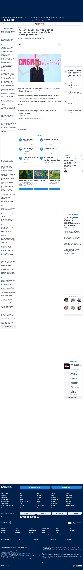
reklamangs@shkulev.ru (46, 548)
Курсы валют (54, 17)
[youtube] (38, 517)
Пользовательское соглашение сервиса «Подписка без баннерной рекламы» (56, 562)
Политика (53, 497)
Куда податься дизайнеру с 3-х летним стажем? (30, 149)
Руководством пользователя (47, 552)
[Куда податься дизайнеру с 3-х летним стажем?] (21, 150)
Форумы (30, 17)
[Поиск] (74, 20)
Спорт (67, 493)
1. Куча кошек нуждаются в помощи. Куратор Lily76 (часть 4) (52, 159)
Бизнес (21, 495)
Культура (39, 497)
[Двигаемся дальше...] (42, 141)
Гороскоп (48, 17)
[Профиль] (80, 20)
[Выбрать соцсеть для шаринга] (59, 44)
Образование (40, 507)
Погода (25, 17)
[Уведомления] (77, 20)
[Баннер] (39, 24)
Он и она (53, 493)
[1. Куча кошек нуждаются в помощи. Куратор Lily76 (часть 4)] (42, 160)
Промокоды (12, 17)
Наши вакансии (5, 501)
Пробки (41, 20)
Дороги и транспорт (24, 501)
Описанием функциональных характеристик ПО (51, 553)
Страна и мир (69, 497)
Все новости (8, 28)
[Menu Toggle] (2, 20)
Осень (52, 495)
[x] (34, 517)
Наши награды (4, 499)
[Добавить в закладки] (20, 44)
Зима (38, 493)
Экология (68, 499)
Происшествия (54, 499)
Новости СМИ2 (22, 129)
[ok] (28, 517)
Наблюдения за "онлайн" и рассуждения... (31, 158)
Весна (21, 497)
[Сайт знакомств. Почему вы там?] (21, 141)
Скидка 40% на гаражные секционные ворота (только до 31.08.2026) (7, 166)
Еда (21, 503)
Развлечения (54, 503)
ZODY (63, 17)
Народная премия (70, 505)
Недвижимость (5, 17)
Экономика (68, 501)
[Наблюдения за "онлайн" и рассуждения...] (21, 160)
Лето (38, 499)
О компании (4, 497)
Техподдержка (4, 503)
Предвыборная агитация (7, 505)
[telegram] (21, 517)
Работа (53, 501)
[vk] (24, 517)
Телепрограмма (36, 17)
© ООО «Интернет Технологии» (7, 565)
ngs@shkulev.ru (15, 557)
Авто (21, 493)
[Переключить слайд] (59, 174)
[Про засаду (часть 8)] (42, 150)
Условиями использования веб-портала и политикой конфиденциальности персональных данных (60, 554)
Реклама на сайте (5, 493)
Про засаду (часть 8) (50, 148)
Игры (60, 17)
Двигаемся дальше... (51, 139)
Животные (22, 505)
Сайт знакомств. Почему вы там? (28, 140)
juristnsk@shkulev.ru (30, 558)
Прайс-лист (4, 495)
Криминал (39, 495)
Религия (53, 505)
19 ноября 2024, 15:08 (22, 41)
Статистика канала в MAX (7, 507)
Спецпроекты (69, 503)
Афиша (43, 17)
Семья (52, 507)
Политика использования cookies (48, 559)
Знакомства (19, 17)
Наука (38, 503)
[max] (31, 517)
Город (21, 499)
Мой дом (39, 501)
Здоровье (22, 507)
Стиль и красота (69, 495)
